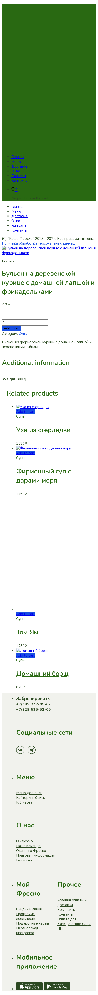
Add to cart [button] (25, 411)
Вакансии (24, 860)
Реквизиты (66, 909)
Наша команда (28, 846)
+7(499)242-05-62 (33, 704)
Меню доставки (29, 793)
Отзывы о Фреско (31, 850)
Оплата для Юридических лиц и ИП (74, 924)
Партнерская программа (27, 930)
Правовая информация (35, 855)
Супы (23, 333)
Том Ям (27, 632)
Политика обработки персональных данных (38, 243)
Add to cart (12, 328)
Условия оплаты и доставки (72, 902)
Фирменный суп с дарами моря (43, 476)
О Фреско (24, 841)
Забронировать (33, 699)
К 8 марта (24, 802)
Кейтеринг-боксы (30, 797)
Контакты (65, 914)
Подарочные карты (32, 923)
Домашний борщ (42, 673)
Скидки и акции (29, 909)
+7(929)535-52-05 (33, 709)
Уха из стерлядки (43, 430)
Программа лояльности (25, 916)
